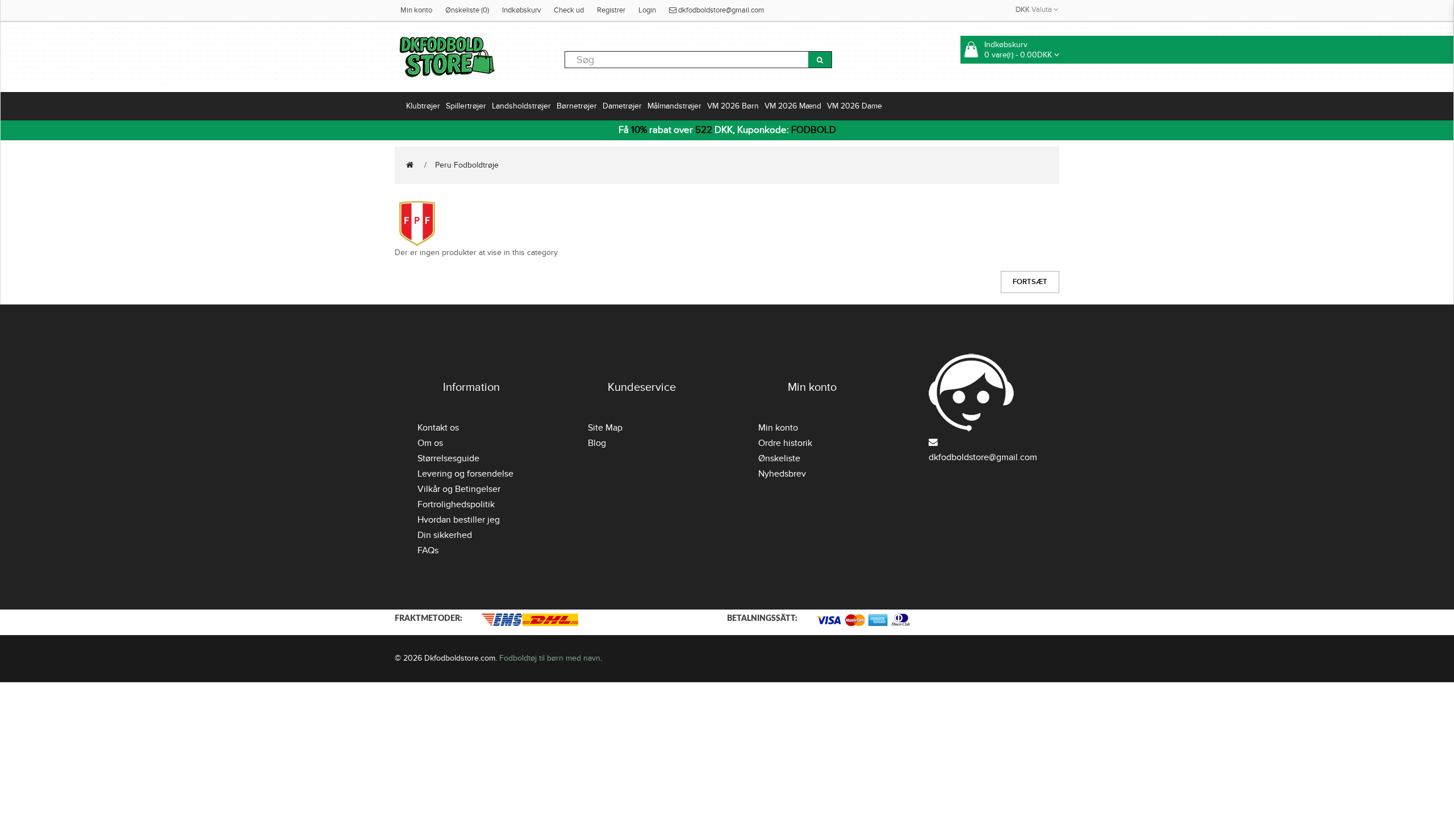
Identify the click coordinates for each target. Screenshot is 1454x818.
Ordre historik (785, 443)
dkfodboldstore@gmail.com (720, 10)
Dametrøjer (622, 106)
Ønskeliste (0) (467, 10)
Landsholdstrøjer (521, 106)
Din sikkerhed (444, 535)
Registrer (611, 10)
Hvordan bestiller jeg (458, 519)
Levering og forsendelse (465, 473)
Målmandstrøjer (674, 106)
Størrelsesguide (448, 458)
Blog (597, 443)
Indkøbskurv (521, 10)
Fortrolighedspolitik (456, 504)
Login (647, 10)
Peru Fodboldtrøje (467, 165)
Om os (430, 443)
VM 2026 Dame (854, 106)
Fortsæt (1030, 281)
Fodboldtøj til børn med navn (549, 658)
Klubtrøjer (423, 106)
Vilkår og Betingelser (458, 489)
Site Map (605, 427)
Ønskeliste (779, 458)
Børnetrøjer (577, 106)
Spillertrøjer (466, 106)
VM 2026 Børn (733, 106)
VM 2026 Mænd (792, 106)
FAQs (427, 550)
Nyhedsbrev (782, 473)
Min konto (416, 10)
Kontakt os (438, 427)
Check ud (569, 10)
